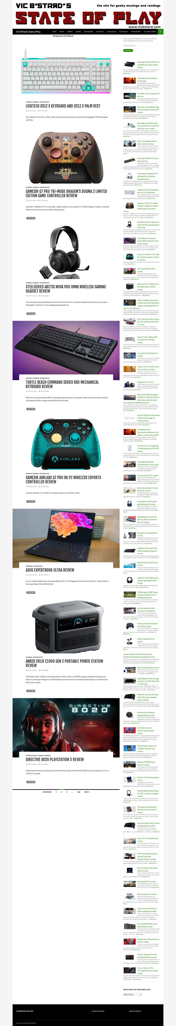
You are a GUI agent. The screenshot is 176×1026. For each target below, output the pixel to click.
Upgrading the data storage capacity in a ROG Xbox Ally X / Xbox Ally (148, 681)
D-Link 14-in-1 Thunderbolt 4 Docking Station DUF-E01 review (148, 448)
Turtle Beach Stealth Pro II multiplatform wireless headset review (147, 176)
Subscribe (128, 50)
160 (78, 792)
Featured (31, 218)
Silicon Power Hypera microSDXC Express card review (147, 748)
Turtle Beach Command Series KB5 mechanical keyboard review (62, 384)
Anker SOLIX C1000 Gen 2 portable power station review (64, 663)
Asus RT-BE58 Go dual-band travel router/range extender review (148, 418)
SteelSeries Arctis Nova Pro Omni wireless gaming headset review (66, 289)
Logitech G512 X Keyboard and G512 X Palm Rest (63, 106)
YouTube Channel (150, 31)
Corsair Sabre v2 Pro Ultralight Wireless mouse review (147, 970)
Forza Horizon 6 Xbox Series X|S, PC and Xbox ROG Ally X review (148, 321)
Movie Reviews (136, 31)
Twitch (61, 31)
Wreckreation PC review (147, 894)
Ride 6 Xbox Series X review (148, 668)
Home (54, 31)
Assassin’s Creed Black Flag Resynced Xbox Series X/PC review (148, 109)
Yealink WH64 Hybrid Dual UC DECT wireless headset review (148, 793)
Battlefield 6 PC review (146, 881)
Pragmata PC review (145, 382)
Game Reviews (88, 31)
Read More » (127, 73)
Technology (123, 31)
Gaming (78, 31)
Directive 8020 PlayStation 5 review (55, 759)
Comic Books (111, 31)
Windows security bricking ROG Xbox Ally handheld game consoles (147, 697)
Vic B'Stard (43, 111)
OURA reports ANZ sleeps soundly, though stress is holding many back (147, 595)
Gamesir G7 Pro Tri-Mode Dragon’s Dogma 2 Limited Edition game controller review (66, 193)
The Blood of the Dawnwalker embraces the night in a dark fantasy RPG (148, 432)
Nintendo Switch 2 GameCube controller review (145, 730)
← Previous (46, 792)
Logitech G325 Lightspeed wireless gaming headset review (147, 580)
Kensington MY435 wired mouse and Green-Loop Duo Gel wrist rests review (148, 126)
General (70, 31)
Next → (87, 792)
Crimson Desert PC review (147, 475)
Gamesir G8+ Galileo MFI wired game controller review (147, 339)
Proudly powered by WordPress (26, 1023)
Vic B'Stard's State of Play (28, 31)
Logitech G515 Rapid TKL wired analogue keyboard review (147, 551)
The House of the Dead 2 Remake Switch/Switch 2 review (147, 809)
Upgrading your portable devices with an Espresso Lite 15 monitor (147, 519)
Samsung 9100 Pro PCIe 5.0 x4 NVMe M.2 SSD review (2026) (148, 64)
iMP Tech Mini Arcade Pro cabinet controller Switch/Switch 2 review (147, 856)
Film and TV (100, 31)
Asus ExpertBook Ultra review (50, 570)
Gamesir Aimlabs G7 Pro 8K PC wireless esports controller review (63, 479)
